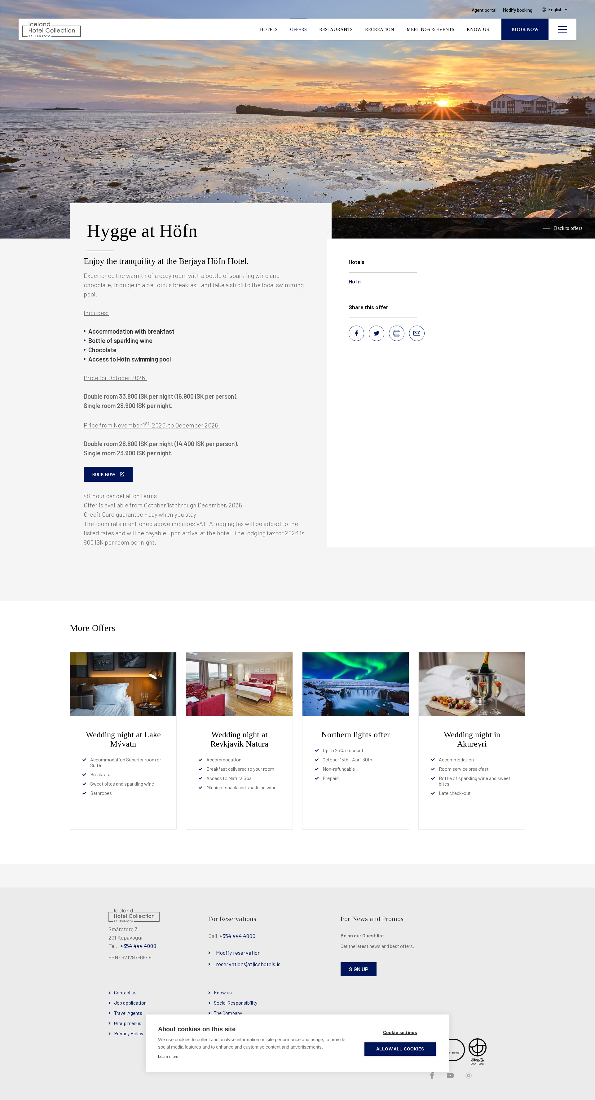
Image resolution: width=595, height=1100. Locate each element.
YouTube (450, 1075)
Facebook (431, 1075)
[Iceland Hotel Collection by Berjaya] (51, 29)
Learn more (168, 1056)
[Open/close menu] (562, 29)
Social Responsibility (235, 1003)
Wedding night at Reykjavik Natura (239, 739)
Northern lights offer (355, 734)
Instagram (468, 1075)
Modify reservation (238, 952)
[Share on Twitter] (376, 333)
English (555, 9)
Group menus (127, 1023)
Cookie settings (400, 1032)
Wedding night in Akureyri (472, 739)
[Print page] (396, 333)
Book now (103, 474)
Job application (130, 1003)
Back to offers (568, 228)
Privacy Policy (128, 1033)
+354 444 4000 (138, 945)
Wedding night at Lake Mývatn (123, 739)
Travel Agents (128, 1013)
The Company (228, 1013)
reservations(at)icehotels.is (248, 964)
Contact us (125, 992)
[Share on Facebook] (356, 333)
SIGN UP (358, 969)
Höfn (355, 281)
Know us (223, 992)
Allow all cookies (400, 1049)
